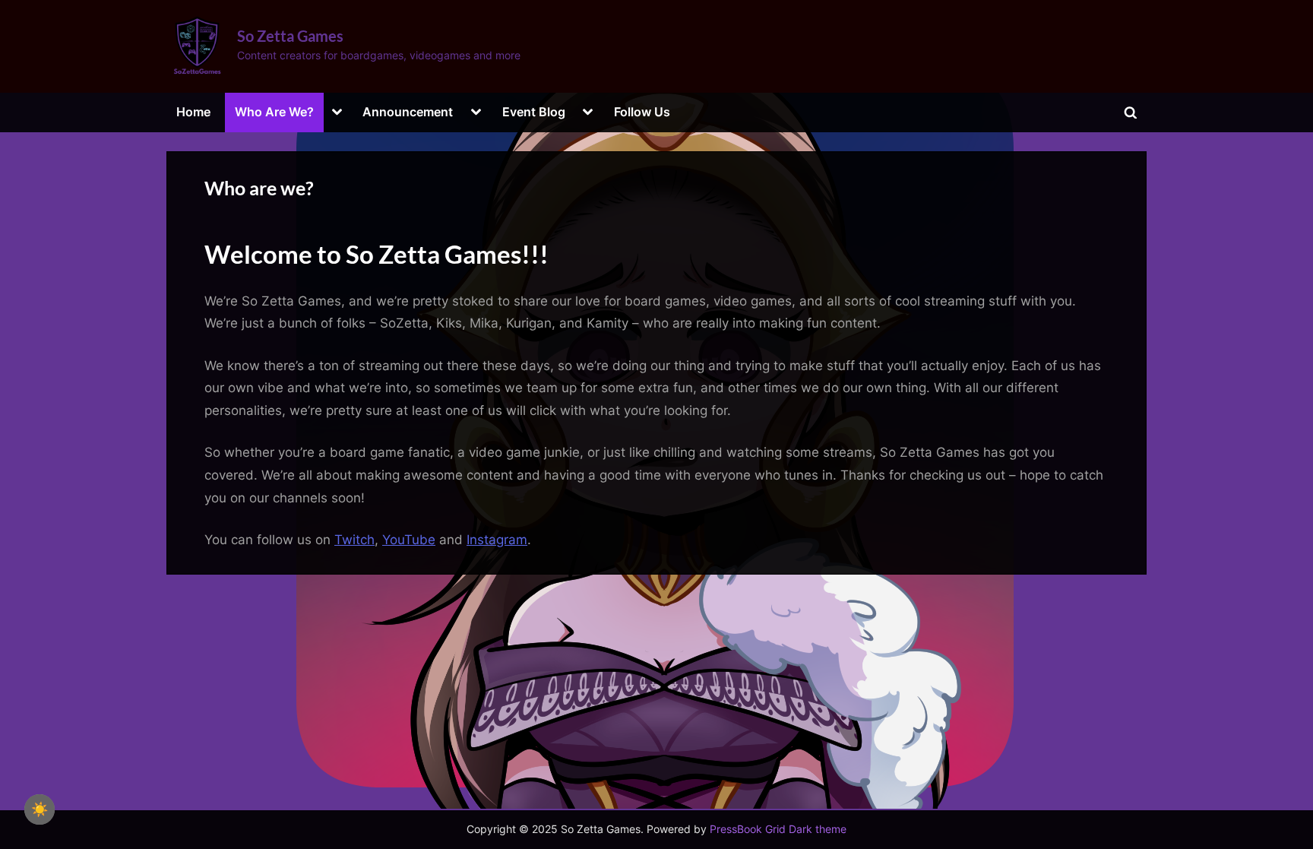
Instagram (497, 539)
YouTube (408, 539)
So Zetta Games (290, 36)
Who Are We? (274, 111)
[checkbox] (39, 809)
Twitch (354, 539)
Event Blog (533, 111)
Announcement (407, 111)
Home (193, 111)
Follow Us (642, 111)
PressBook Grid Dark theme (778, 829)
